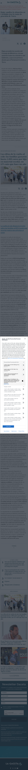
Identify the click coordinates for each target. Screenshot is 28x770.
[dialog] (14, 385)
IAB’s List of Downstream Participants (15, 358)
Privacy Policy (21, 431)
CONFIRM (8, 426)
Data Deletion (6, 431)
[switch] (23, 365)
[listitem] (14, 362)
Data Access (14, 431)
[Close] (25, 339)
